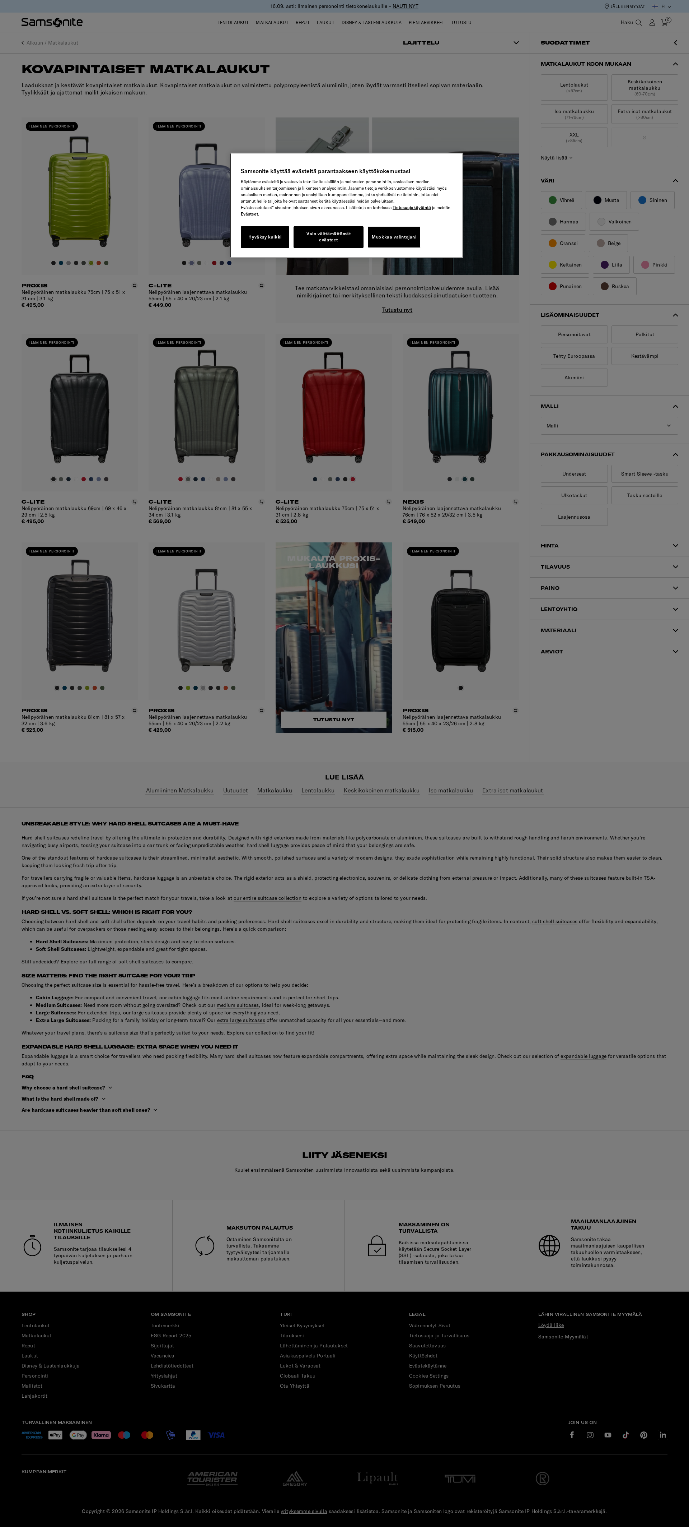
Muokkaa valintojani (394, 237)
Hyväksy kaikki (264, 237)
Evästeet (249, 214)
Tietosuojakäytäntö (412, 207)
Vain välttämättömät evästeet (328, 236)
